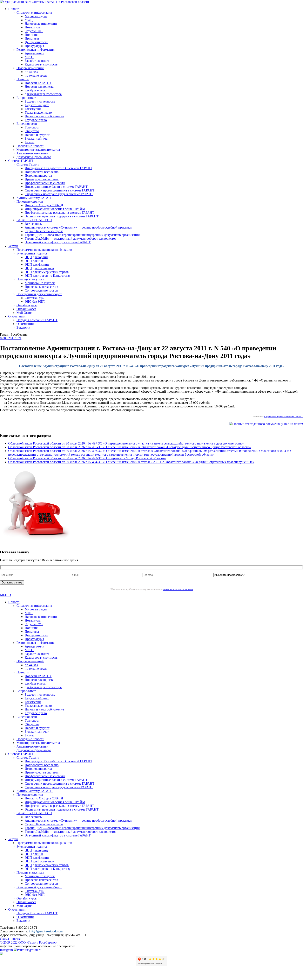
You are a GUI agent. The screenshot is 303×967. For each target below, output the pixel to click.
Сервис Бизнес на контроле (44, 231)
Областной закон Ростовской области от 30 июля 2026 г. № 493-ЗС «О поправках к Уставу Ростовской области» (87, 458)
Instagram (6, 950)
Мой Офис (24, 312)
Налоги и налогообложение (44, 116)
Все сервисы (33, 223)
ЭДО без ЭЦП (35, 301)
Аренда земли (34, 53)
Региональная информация (35, 49)
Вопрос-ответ (26, 97)
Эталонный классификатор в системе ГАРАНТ (58, 242)
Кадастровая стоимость (41, 64)
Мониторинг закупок (40, 283)
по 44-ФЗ (31, 71)
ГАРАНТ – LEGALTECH (34, 220)
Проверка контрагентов (41, 286)
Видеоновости (26, 123)
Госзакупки (33, 109)
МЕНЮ (5, 595)
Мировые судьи (36, 16)
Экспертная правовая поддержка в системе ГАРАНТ (62, 216)
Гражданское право (38, 112)
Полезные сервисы (29, 201)
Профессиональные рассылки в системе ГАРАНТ (59, 212)
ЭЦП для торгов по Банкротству (47, 275)
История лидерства (38, 175)
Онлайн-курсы (26, 305)
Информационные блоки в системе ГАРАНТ (56, 186)
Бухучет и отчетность (40, 101)
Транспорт (32, 127)
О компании (17, 316)
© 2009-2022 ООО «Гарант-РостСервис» (28, 942)
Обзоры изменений (30, 68)
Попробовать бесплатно (42, 172)
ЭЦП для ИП (34, 260)
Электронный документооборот (39, 294)
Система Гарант (27, 164)
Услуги (13, 246)
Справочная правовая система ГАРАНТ (283, 416)
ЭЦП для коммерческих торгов (47, 272)
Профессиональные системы (45, 183)
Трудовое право (36, 120)
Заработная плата (37, 60)
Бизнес (29, 142)
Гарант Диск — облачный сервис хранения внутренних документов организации (82, 235)
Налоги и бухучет (37, 134)
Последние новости (30, 146)
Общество (32, 131)
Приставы (32, 38)
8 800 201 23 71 (10, 338)
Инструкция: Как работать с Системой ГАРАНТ (58, 168)
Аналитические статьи (32, 153)
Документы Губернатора (33, 157)
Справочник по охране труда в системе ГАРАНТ (59, 194)
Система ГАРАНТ (20, 160)
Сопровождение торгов (41, 290)
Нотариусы (33, 27)
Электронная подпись (31, 253)
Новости (14, 8)
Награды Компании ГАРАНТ (37, 320)
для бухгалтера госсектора (43, 94)
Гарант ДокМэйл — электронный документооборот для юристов (70, 238)
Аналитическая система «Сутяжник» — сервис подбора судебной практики (78, 227)
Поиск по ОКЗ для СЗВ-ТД (44, 205)
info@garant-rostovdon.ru (46, 931)
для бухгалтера (35, 90)
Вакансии (23, 327)
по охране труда (36, 75)
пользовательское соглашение (178, 589)
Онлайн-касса (26, 309)
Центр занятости (36, 42)
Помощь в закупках (30, 279)
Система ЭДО (34, 298)
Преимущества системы (42, 179)
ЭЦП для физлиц (37, 264)
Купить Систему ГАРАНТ (34, 197)
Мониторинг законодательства (38, 149)
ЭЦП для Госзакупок (39, 268)
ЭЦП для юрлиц (36, 257)
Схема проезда (10, 938)
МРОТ (29, 57)
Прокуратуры (34, 46)
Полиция (31, 34)
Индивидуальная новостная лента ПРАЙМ (55, 209)
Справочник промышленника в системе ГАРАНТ (59, 190)
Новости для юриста (39, 86)
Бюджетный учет (37, 105)
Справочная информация (34, 12)
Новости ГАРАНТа (38, 83)
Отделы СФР (34, 31)
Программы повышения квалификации (44, 249)
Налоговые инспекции (41, 23)
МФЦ (29, 20)
